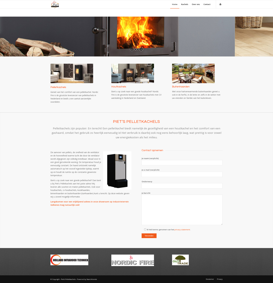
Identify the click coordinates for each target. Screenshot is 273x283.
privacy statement (182, 229)
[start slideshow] (132, 49)
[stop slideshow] (141, 49)
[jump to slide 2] (137, 49)
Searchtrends (92, 279)
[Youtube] (220, 4)
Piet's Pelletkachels (68, 279)
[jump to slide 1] (135, 49)
